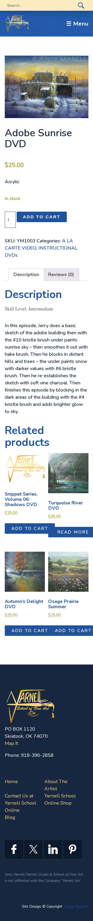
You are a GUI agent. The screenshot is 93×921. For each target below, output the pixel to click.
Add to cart (41, 217)
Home (11, 781)
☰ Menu (77, 23)
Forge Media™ (76, 906)
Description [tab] (26, 274)
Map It (11, 743)
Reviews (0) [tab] (61, 274)
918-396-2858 (37, 755)
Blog (10, 817)
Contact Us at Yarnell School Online (20, 803)
